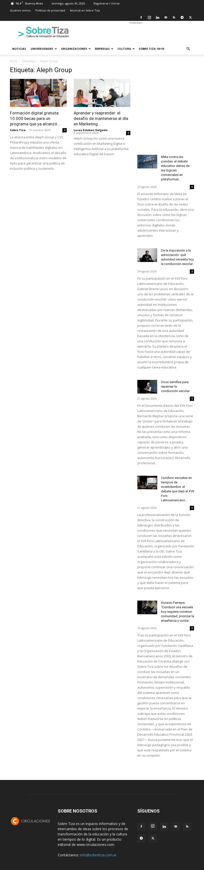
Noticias (19, 49)
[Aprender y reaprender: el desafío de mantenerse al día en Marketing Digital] (102, 93)
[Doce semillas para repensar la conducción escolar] (147, 387)
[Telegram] (182, 17)
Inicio (13, 61)
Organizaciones (74, 49)
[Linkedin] (157, 17)
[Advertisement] (135, 31)
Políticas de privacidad (50, 10)
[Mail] (165, 17)
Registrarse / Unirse (107, 3)
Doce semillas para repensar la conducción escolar (175, 386)
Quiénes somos (20, 10)
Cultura (124, 49)
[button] (188, 49)
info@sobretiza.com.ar (98, 855)
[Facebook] (141, 17)
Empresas (102, 49)
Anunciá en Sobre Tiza (85, 10)
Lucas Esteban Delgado (90, 130)
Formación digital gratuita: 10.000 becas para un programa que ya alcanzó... (35, 118)
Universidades (42, 49)
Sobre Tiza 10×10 (151, 49)
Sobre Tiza (18, 130)
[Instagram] (149, 17)
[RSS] (174, 17)
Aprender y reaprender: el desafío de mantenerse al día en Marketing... (101, 118)
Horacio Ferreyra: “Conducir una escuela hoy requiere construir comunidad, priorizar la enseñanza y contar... (177, 611)
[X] (190, 17)
